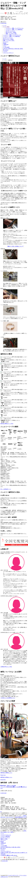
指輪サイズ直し (4, 839)
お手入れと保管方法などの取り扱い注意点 (13, 48)
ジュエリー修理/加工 (5, 836)
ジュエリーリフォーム (6, 834)
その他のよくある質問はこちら (8, 697)
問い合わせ (5, 50)
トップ (4, 25)
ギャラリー (5, 41)
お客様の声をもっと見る (6, 666)
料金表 (4, 43)
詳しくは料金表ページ (6, 489)
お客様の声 (5, 44)
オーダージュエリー (10, 30)
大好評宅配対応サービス (20, 817)
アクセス (5, 51)
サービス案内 (6, 26)
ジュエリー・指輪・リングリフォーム (14, 28)
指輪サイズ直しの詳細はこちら (14, 246)
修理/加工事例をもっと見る (7, 423)
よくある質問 (6, 47)
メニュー (3, 21)
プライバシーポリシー (8, 52)
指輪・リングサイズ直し (11, 33)
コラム (4, 45)
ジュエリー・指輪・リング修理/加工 (14, 29)
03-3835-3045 (3, 23)
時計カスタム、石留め (11, 32)
